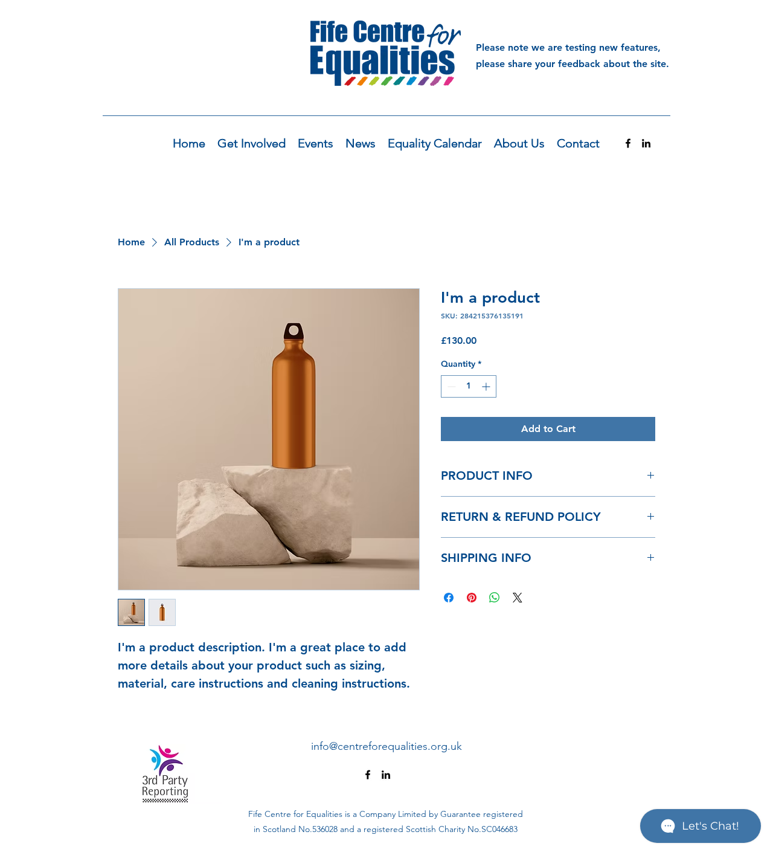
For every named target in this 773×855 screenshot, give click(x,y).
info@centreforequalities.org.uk (386, 746)
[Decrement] (450, 386)
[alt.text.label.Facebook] (628, 143)
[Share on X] (517, 597)
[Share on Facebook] (448, 597)
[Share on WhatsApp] (494, 597)
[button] (251, 143)
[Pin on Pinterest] (471, 597)
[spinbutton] (469, 386)
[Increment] (487, 386)
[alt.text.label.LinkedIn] (646, 143)
